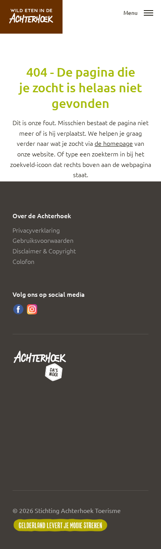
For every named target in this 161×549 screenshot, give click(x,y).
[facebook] (18, 309)
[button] (148, 13)
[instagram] (32, 309)
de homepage (114, 143)
